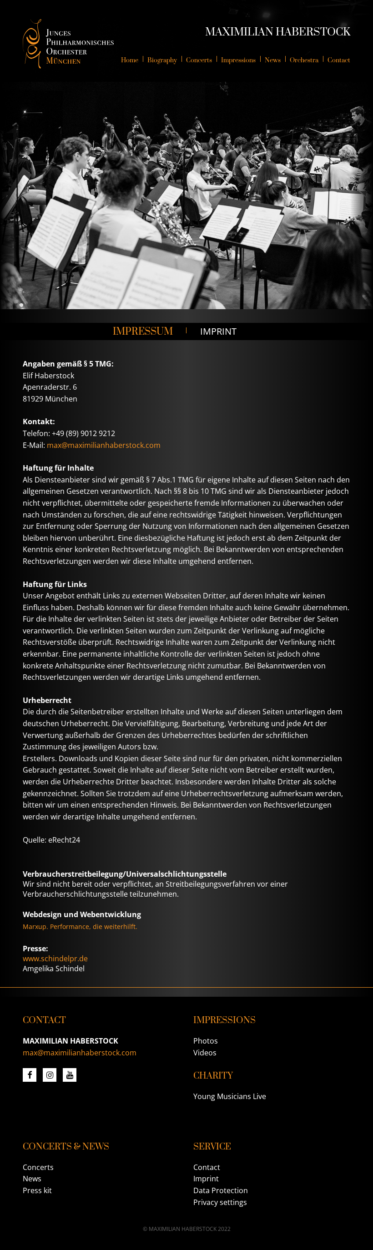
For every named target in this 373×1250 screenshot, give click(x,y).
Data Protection (220, 1190)
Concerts (38, 1167)
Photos (205, 1041)
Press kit (37, 1190)
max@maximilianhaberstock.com (104, 445)
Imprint (206, 1179)
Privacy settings (220, 1202)
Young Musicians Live (229, 1096)
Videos (205, 1053)
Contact (206, 1167)
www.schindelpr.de (55, 959)
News (32, 1179)
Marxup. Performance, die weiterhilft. (80, 926)
